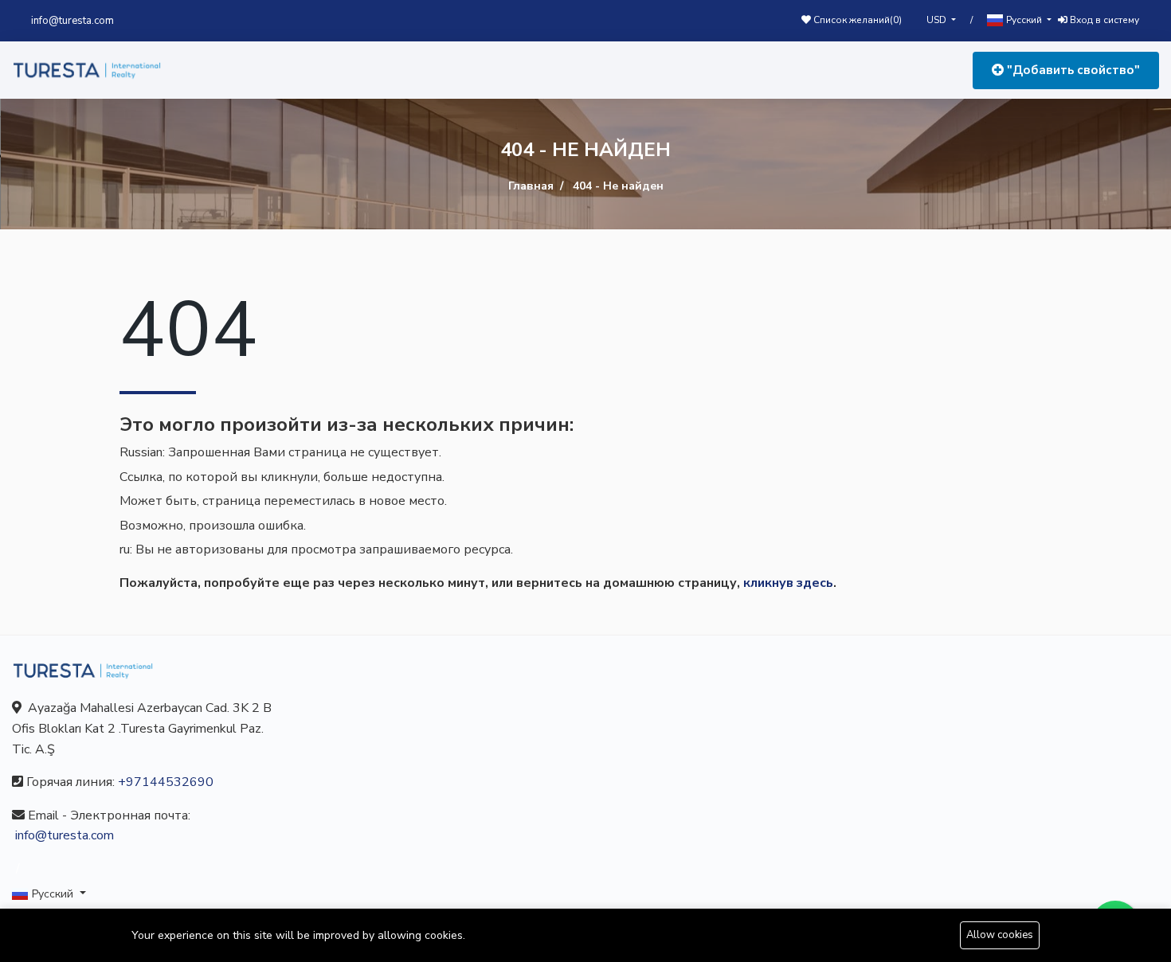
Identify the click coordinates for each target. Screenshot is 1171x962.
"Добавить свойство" (1072, 70)
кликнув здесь (788, 583)
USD (937, 20)
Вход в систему (1103, 20)
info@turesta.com (72, 21)
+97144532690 (165, 782)
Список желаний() (856, 20)
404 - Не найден (618, 186)
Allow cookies (999, 935)
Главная (531, 186)
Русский (1024, 20)
